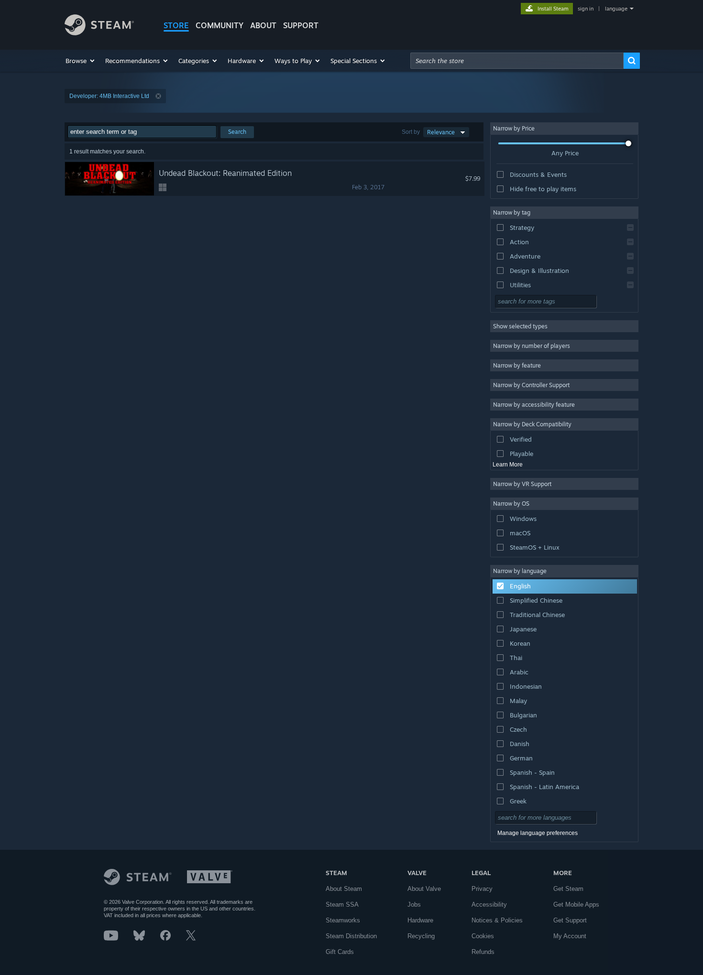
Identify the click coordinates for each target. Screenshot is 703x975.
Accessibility (489, 904)
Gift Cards (340, 951)
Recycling (421, 936)
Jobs (414, 904)
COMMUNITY (219, 25)
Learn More (508, 464)
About (263, 25)
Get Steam (568, 888)
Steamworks (343, 920)
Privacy (482, 888)
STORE (176, 25)
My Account (569, 936)
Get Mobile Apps (576, 904)
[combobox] (517, 61)
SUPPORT (301, 25)
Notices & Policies (497, 920)
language (616, 8)
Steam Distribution (351, 936)
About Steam (344, 888)
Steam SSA (342, 904)
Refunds (483, 951)
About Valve (424, 888)
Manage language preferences (537, 833)
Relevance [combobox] (441, 132)
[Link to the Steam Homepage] (99, 33)
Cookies (483, 936)
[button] (80, 61)
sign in (585, 8)
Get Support (570, 920)
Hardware (420, 920)
